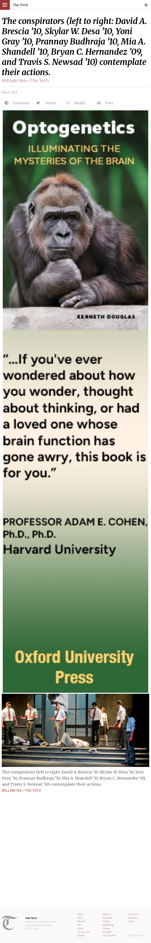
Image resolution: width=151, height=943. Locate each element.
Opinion (81, 921)
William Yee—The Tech (25, 80)
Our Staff (107, 931)
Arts (79, 924)
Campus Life (83, 931)
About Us (107, 914)
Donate (106, 928)
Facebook (132, 917)
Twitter (131, 921)
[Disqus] (75, 846)
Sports (80, 928)
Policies (106, 921)
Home (80, 914)
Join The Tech (109, 935)
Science (81, 935)
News (79, 917)
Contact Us (133, 914)
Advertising (108, 924)
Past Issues (107, 917)
